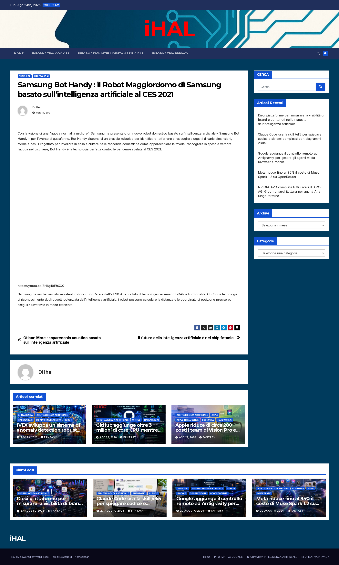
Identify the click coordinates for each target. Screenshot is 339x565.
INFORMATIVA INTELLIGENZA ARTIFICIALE (111, 53)
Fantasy (50, 437)
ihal (38, 107)
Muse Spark (264, 493)
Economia (208, 420)
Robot (68, 420)
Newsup (64, 556)
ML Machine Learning (48, 420)
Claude (153, 493)
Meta (311, 488)
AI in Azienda (25, 415)
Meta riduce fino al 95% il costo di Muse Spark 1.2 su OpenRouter (286, 503)
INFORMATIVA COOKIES (50, 53)
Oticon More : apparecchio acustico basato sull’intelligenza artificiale (62, 340)
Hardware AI (41, 76)
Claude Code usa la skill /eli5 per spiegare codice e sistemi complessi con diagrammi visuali (290, 138)
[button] (318, 53)
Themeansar (81, 556)
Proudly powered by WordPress (29, 556)
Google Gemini (198, 493)
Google (182, 493)
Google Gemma (218, 493)
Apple (214, 415)
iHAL (169, 29)
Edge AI (231, 488)
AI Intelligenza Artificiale (52, 415)
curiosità (24, 76)
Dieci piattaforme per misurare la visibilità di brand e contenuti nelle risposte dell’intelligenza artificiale (291, 119)
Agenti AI (183, 488)
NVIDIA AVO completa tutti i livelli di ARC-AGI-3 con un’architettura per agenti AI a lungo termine (290, 191)
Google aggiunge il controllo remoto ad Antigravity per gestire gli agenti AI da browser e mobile (288, 157)
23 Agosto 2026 (32, 510)
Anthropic (139, 493)
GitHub (136, 420)
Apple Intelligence (188, 420)
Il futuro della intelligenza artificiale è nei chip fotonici (186, 338)
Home (19, 53)
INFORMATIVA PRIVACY (170, 53)
